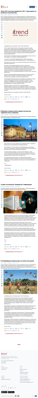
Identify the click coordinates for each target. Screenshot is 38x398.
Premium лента (3, 369)
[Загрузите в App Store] (4, 392)
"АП (11, 147)
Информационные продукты (5, 379)
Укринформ (11, 217)
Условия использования (24, 377)
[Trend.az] (4, 7)
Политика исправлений (23, 373)
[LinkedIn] (13, 388)
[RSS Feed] (15, 388)
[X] (6, 388)
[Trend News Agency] (4, 354)
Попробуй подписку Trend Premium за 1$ (14, 101)
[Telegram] (11, 388)
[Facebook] (4, 388)
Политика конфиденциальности (25, 379)
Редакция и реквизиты (23, 369)
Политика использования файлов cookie (26, 382)
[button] (2, 22)
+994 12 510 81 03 (3, 361)
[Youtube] (9, 388)
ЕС (5, 241)
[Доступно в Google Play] (11, 392)
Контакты (21, 370)
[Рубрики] (36, 7)
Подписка (2, 377)
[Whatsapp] (2, 388)
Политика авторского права (24, 380)
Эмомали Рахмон (8, 165)
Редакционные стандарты (24, 372)
